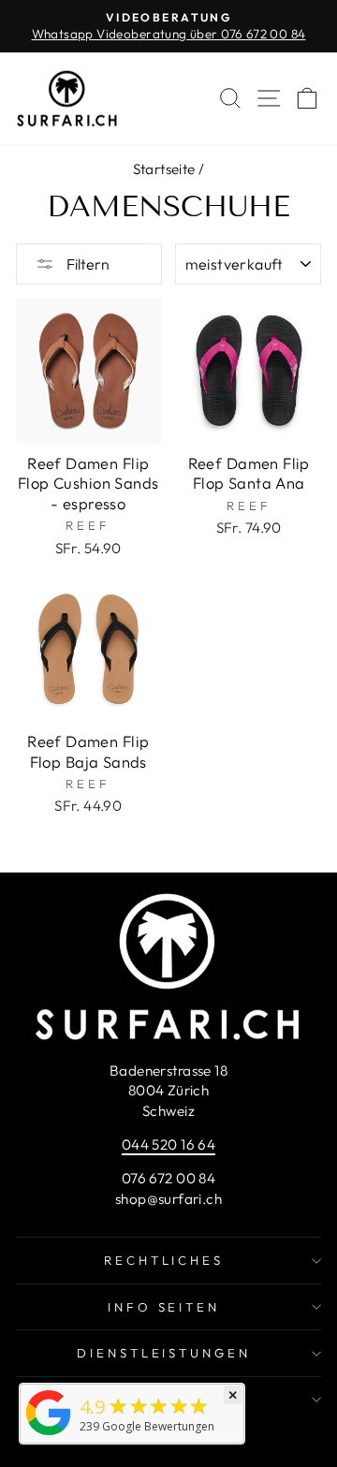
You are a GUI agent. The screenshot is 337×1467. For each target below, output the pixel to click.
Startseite (164, 169)
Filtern (87, 264)
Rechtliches (164, 1260)
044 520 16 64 (168, 1144)
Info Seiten (164, 1306)
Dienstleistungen (164, 1352)
